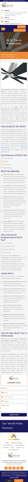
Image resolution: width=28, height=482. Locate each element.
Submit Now (14, 415)
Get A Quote (21, 26)
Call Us (9, 480)
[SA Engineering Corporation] (7, 6)
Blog (12, 447)
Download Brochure (19, 30)
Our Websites (13, 450)
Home (2, 54)
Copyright (3, 472)
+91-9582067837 (9, 19)
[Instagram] (21, 468)
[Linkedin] (17, 468)
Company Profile (16, 443)
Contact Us (20, 447)
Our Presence (9, 54)
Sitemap (6, 447)
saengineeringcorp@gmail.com (13, 23)
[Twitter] (10, 468)
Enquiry (18, 480)
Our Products (8, 445)
